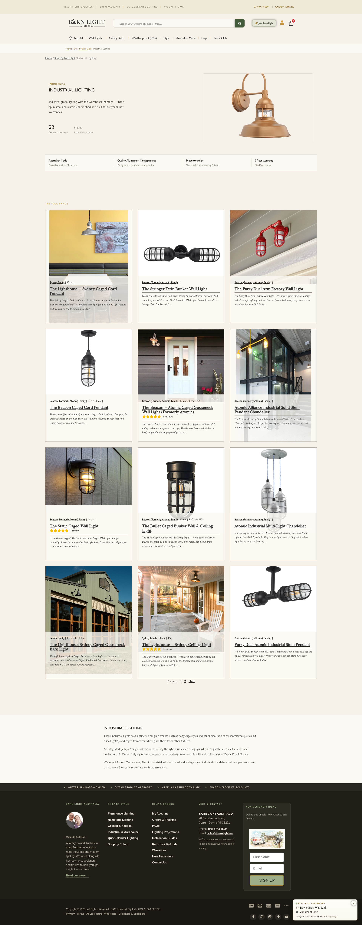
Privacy (70, 913)
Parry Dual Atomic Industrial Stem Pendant (272, 644)
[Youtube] (286, 917)
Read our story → (77, 875)
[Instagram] (261, 917)
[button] (264, 23)
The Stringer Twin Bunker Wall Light (174, 289)
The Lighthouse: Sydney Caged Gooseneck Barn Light (87, 647)
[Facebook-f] (253, 917)
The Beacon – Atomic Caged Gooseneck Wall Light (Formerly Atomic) (177, 410)
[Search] (240, 23)
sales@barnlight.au (220, 833)
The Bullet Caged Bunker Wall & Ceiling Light (177, 528)
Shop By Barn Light (82, 48)
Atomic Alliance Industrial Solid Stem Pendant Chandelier (267, 410)
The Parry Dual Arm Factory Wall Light (269, 289)
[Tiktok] (278, 917)
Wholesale (110, 913)
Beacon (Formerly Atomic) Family (160, 282)
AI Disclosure (94, 913)
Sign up (267, 880)
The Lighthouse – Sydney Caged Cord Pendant (83, 291)
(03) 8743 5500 (217, 828)
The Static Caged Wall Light (74, 526)
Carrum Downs (284, 6)
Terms (80, 913)
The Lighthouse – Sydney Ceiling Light (176, 644)
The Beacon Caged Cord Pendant (79, 407)
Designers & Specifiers (132, 913)
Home (69, 48)
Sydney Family (57, 282)
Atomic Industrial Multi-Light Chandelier (270, 526)
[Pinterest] (270, 917)
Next (192, 681)
